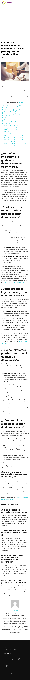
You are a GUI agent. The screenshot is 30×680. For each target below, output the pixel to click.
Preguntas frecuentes (11, 130)
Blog (2, 40)
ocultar (21, 102)
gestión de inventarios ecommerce (14, 282)
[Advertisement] (15, 21)
